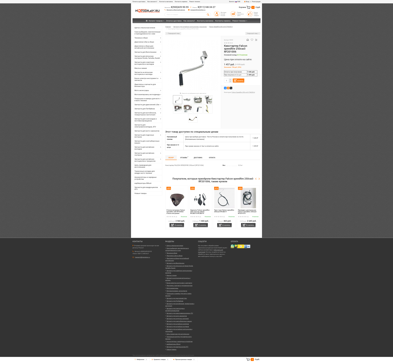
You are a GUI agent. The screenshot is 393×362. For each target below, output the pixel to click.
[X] (231, 88)
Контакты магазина (166, 1)
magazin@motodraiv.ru (197, 10)
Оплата (212, 158)
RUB (234, 1)
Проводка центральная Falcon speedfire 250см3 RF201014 (247, 211)
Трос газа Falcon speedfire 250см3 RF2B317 (224, 211)
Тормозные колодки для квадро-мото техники (144, 172)
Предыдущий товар (174, 33)
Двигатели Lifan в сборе (144, 42)
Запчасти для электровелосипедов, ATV (145, 126)
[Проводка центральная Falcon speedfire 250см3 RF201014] (248, 198)
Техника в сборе (141, 38)
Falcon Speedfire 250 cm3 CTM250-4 (243, 92)
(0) (176, 216)
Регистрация (256, 1)
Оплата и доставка (139, 1)
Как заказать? (152, 1)
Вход (247, 1)
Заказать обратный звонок (176, 10)
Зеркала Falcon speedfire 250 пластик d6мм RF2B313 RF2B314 (199, 211)
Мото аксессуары (141, 90)
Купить (240, 80)
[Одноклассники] (228, 88)
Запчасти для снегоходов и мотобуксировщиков (145, 120)
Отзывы (184, 157)
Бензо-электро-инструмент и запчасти (146, 79)
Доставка (198, 158)
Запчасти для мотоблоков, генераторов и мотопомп (145, 114)
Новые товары (140, 193)
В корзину (178, 225)
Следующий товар (252, 33)
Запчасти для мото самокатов (146, 131)
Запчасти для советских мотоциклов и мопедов (144, 63)
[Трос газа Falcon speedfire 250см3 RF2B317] (224, 198)
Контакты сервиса (181, 1)
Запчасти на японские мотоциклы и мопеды (143, 73)
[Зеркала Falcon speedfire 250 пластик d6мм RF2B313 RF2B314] (200, 198)
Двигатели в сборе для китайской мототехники (144, 47)
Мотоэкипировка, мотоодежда (147, 94)
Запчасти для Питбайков (144, 109)
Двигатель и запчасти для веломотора (145, 85)
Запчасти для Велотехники (145, 52)
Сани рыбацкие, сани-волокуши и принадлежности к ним (147, 33)
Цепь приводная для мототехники (142, 166)
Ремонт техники (194, 1)
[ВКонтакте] (225, 88)
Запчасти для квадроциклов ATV (146, 188)
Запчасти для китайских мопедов (144, 148)
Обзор (171, 158)
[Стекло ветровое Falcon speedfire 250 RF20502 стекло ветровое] (176, 198)
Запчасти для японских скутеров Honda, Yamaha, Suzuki (147, 57)
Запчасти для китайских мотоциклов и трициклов (144, 160)
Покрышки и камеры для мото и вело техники (147, 100)
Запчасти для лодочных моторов (144, 136)
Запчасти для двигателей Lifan (146, 105)
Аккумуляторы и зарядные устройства (145, 178)
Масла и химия (140, 68)
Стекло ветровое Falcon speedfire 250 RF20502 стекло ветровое (175, 211)
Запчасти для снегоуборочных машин (146, 142)
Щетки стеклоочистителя (144, 28)
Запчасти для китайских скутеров (144, 154)
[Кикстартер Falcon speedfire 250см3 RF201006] (193, 66)
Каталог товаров (155, 21)
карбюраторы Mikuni (142, 183)
